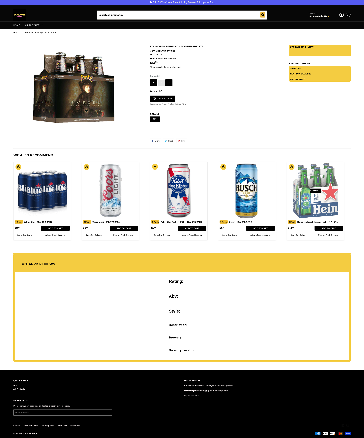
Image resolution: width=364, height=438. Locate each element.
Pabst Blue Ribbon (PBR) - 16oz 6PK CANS (177, 222)
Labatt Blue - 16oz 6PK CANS (33, 222)
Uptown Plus (208, 2)
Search (16, 425)
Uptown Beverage (28, 433)
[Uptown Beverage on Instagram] (347, 426)
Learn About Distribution (68, 425)
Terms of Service (30, 425)
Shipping (154, 67)
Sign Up (117, 413)
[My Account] (341, 15)
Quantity (156, 76)
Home (16, 25)
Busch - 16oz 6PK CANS (236, 222)
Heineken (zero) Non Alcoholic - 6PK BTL (313, 222)
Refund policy (47, 425)
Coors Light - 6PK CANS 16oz (102, 222)
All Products (33, 25)
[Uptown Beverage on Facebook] (342, 426)
